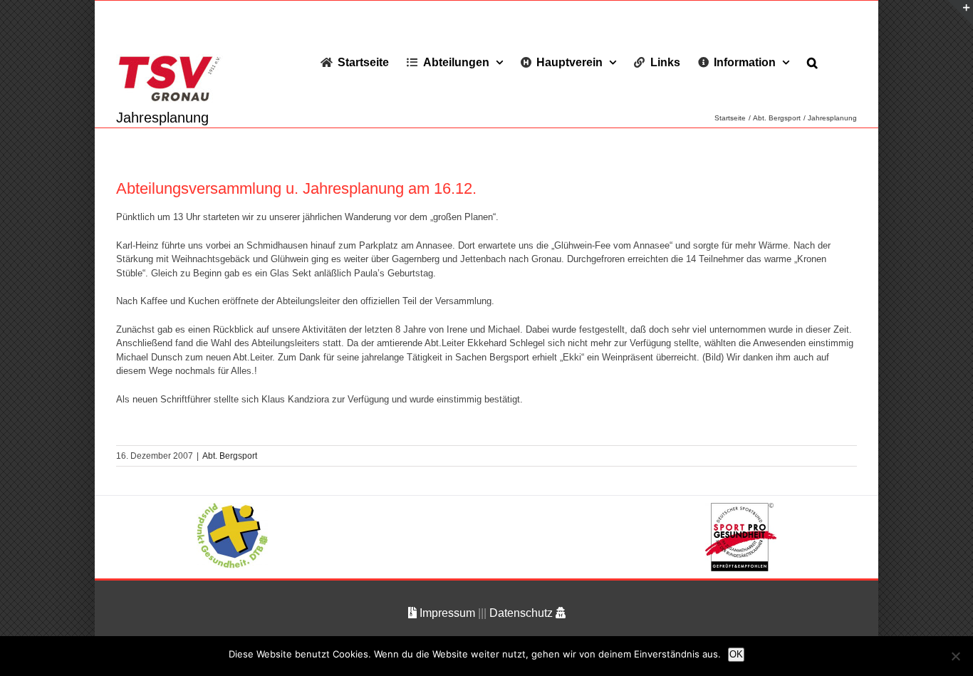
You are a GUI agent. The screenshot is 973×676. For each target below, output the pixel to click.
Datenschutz (522, 613)
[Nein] (955, 656)
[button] (812, 62)
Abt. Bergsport (229, 456)
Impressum (447, 613)
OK (736, 654)
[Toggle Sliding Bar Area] (960, 13)
